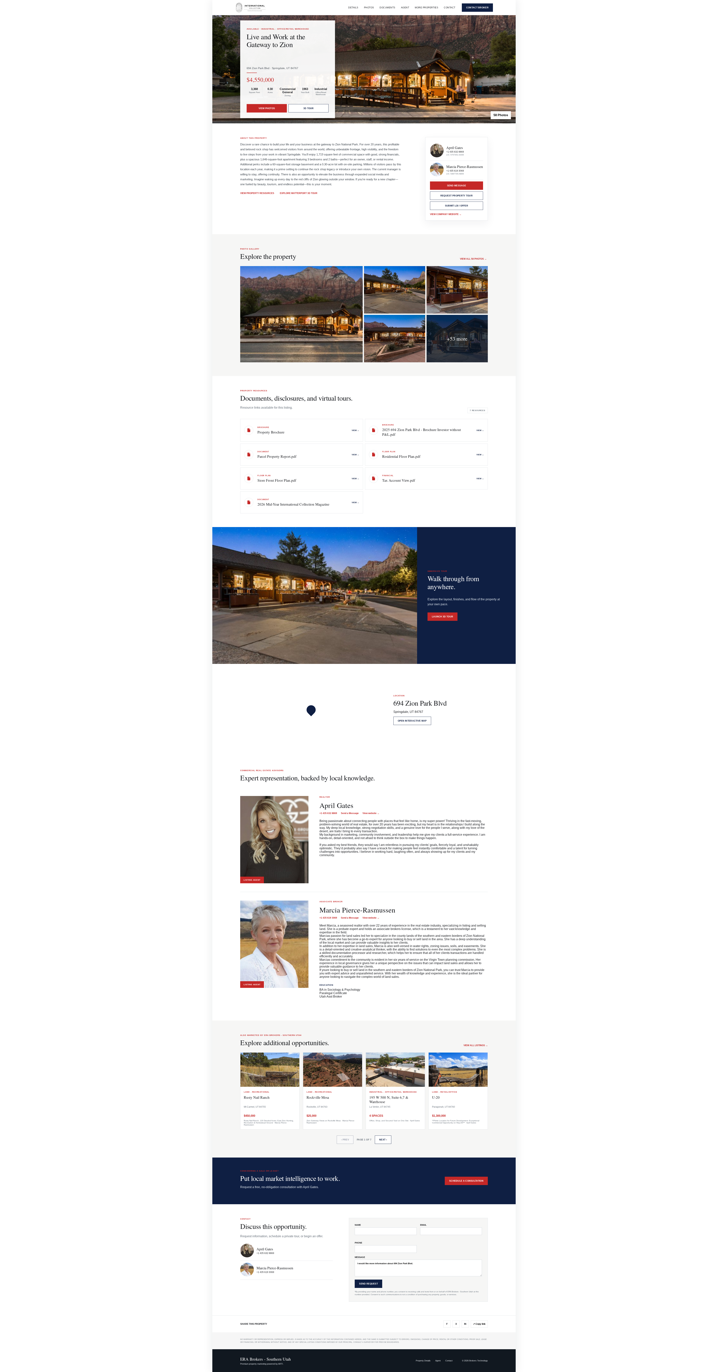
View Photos (267, 108)
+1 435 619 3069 (455, 170)
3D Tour (308, 108)
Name (358, 1225)
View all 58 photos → (473, 259)
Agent (405, 7)
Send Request (368, 1283)
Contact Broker (477, 7)
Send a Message (350, 813)
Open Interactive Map (412, 720)
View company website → (445, 214)
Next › (383, 1139)
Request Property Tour (456, 195)
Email (423, 1225)
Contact (449, 7)
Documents (387, 7)
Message (360, 1257)
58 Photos (500, 115)
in (465, 1324)
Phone (358, 1243)
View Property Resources (257, 193)
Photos (369, 7)
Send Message (456, 185)
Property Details (423, 1360)
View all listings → (476, 1045)
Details (353, 7)
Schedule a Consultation (466, 1181)
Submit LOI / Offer (456, 205)
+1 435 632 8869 (455, 152)
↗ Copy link (479, 1324)
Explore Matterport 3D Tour (298, 193)
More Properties (426, 7)
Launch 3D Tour (442, 616)
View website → (370, 813)
